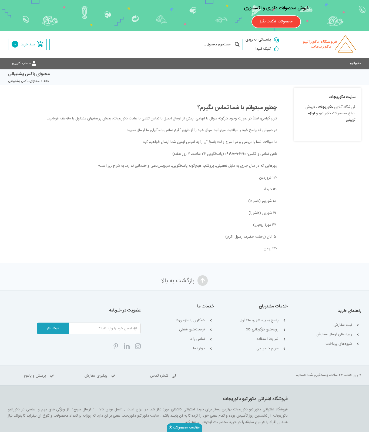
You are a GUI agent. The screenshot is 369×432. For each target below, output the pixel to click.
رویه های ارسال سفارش (334, 334)
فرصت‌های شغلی (192, 330)
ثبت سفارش (343, 325)
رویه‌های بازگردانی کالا (262, 330)
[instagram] (138, 346)
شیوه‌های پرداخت (339, 344)
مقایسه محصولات (186, 427)
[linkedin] (127, 346)
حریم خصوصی (267, 349)
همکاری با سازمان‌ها (190, 320)
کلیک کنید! (263, 49)
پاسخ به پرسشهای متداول (259, 320)
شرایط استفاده (268, 339)
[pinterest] (116, 346)
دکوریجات (325, 107)
